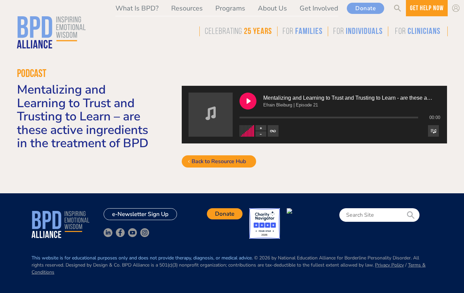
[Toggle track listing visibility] (433, 131)
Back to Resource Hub (219, 161)
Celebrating (238, 31)
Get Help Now (427, 8)
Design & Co (106, 265)
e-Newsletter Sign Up (140, 214)
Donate (365, 8)
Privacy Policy (389, 265)
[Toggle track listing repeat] (273, 131)
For (303, 31)
